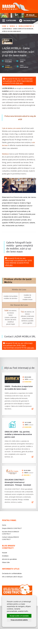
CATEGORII (11, 20)
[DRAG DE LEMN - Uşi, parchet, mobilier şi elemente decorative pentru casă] (12, 424)
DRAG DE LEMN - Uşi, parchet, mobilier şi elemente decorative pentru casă (18, 434)
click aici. (19, 83)
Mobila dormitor (25, 26)
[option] (19, 15)
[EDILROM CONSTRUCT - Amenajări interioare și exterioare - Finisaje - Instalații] (12, 472)
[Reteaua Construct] (17, 595)
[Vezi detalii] (32, 409)
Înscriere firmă (29, 20)
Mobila (12, 26)
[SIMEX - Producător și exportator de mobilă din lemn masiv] (12, 379)
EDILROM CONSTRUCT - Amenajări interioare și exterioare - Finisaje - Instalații (18, 482)
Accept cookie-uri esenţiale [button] (19, 616)
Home (4, 26)
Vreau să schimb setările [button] (19, 620)
